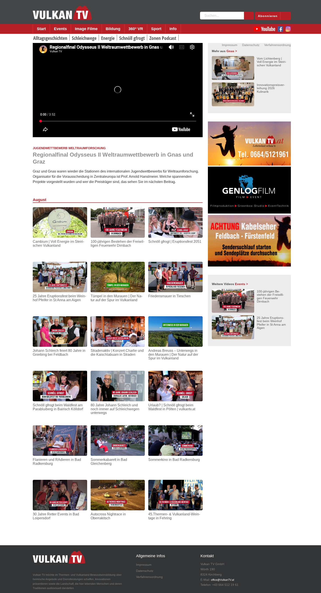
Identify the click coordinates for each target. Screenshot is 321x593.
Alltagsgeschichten (50, 38)
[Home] (62, 13)
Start (41, 29)
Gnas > (231, 51)
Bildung (113, 29)
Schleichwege (84, 38)
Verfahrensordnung (277, 45)
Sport (156, 29)
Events (60, 29)
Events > (241, 284)
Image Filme (86, 29)
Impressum (229, 45)
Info (173, 29)
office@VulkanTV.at (222, 579)
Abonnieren (268, 16)
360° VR (135, 29)
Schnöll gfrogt (132, 38)
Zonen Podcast (162, 38)
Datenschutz (250, 45)
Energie (108, 38)
